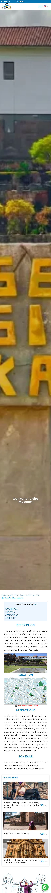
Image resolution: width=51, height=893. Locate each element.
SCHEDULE (10, 618)
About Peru (13, 595)
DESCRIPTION (11, 609)
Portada (4, 595)
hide (34, 604)
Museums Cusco (32, 595)
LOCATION (10, 612)
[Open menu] (40, 6)
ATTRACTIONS (11, 615)
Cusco (22, 595)
